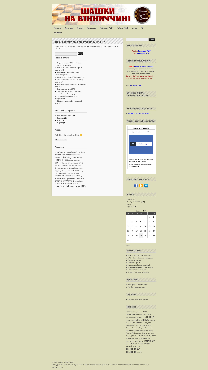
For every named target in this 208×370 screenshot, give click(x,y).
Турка (68, 173)
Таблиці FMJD (123, 28)
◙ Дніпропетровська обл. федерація (139, 267)
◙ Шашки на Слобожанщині (136, 270)
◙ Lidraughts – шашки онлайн (136, 285)
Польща (70, 171)
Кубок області (137, 325)
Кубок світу (64, 165)
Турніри (80, 28)
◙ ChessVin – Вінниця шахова (137, 299)
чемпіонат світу (69, 183)
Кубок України (73, 163)
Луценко (58, 168)
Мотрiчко (80, 168)
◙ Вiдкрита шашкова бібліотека (137, 272)
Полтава (64, 171)
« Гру (128, 245)
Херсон (73, 173)
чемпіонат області (142, 344)
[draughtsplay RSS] (141, 187)
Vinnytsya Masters (66, 152)
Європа (60, 123)
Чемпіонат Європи (63, 176)
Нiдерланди (58, 171)
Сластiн (57, 173)
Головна (57, 28)
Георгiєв (79, 157)
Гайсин (75, 157)
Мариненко (64, 168)
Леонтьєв (77, 165)
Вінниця (67, 157)
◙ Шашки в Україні (133, 263)
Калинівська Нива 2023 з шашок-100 (70, 77)
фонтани (80, 178)
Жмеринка (76, 160)
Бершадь (58, 157)
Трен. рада (91, 28)
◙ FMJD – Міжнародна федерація (138, 255)
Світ (58, 120)
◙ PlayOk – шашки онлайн (135, 287)
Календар (69, 28)
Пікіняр (76, 171)
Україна (60, 118)
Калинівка (59, 163)
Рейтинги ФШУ (106, 28)
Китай (65, 163)
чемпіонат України (65, 181)
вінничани (60, 178)
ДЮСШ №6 (61, 160)
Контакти (58, 33)
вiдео (82, 176)
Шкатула (76, 176)
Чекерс (78, 173)
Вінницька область (64, 116)
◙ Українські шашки (133, 260)
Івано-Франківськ (78, 152)
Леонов (71, 165)
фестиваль (71, 179)
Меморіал (73, 168)
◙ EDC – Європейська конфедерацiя (139, 258)
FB (142, 28)
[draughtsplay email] (146, 187)
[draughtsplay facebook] (136, 187)
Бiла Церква (66, 154)
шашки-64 (62, 186)
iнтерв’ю (58, 152)
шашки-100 (77, 186)
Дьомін (70, 160)
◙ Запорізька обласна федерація (138, 265)
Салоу (81, 171)
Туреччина (63, 173)
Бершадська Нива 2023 (66, 89)
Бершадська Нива (75, 154)
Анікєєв (58, 154)
